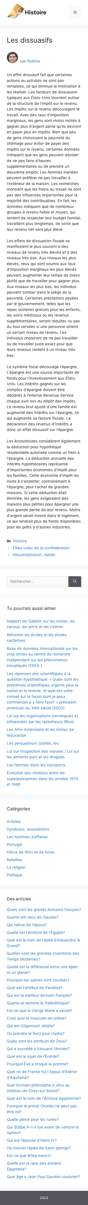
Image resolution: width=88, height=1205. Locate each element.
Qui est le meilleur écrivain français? (39, 995)
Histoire (35, 12)
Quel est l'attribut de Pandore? (35, 987)
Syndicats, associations (28, 829)
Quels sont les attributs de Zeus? (37, 1041)
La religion (16, 867)
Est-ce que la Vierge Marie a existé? (39, 1010)
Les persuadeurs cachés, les (33, 743)
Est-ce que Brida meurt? (29, 1155)
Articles (14, 821)
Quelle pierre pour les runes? (33, 1119)
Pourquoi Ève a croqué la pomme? (37, 1064)
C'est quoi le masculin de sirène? (36, 1018)
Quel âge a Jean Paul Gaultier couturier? (43, 1176)
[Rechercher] (74, 581)
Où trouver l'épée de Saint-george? (39, 1148)
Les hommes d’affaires (27, 837)
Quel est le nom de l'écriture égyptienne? (44, 1098)
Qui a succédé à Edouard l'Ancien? (38, 1049)
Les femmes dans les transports (36, 765)
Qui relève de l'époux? (27, 925)
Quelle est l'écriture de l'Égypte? (36, 932)
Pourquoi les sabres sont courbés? (38, 980)
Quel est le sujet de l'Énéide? (33, 1056)
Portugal (14, 844)
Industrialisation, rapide (34, 554)
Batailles (14, 860)
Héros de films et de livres (30, 852)
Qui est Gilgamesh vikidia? (31, 1026)
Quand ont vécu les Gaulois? (33, 917)
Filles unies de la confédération (41, 548)
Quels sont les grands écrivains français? (44, 909)
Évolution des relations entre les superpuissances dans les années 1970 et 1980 (42, 779)
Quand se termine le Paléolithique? (38, 1003)
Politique (14, 875)
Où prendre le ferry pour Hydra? (36, 1033)
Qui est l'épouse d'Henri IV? (32, 1140)
